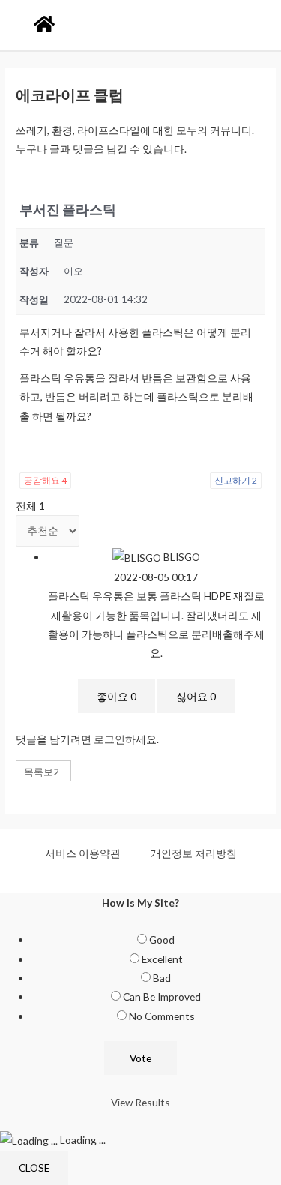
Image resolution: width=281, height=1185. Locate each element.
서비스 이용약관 (83, 853)
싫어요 (196, 696)
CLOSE (34, 1167)
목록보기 (43, 772)
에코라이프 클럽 (70, 95)
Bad (162, 977)
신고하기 (235, 480)
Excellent (162, 958)
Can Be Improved (162, 996)
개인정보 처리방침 (194, 853)
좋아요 (116, 696)
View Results (140, 1102)
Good (162, 939)
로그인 (109, 739)
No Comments (162, 1016)
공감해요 (45, 480)
